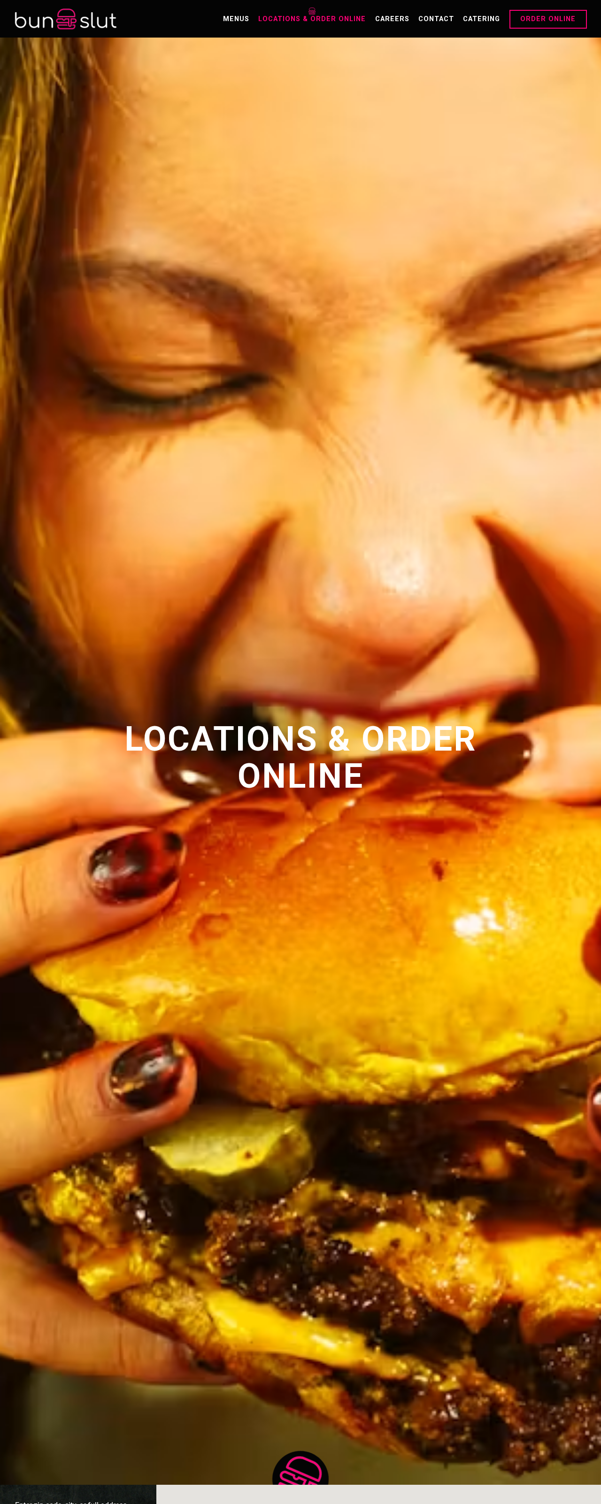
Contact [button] (436, 19)
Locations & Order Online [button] (312, 19)
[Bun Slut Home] (65, 19)
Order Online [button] (548, 19)
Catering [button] (481, 19)
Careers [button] (392, 19)
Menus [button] (236, 19)
